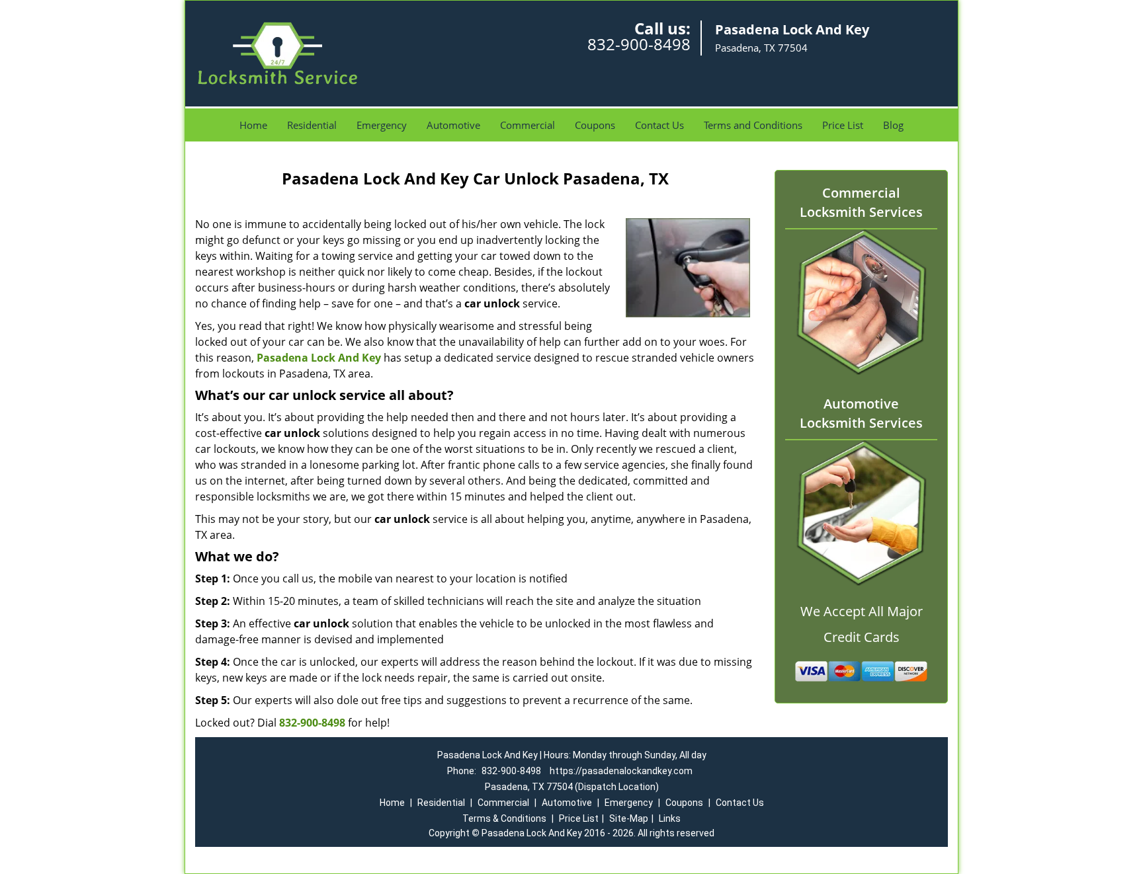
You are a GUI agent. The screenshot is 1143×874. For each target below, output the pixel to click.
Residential (312, 125)
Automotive (453, 125)
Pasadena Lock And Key (319, 357)
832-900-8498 (639, 44)
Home (253, 125)
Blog (893, 125)
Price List (842, 125)
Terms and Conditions (753, 125)
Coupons (595, 125)
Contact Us (659, 125)
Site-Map (628, 818)
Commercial (527, 125)
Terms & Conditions (504, 818)
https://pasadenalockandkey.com (621, 771)
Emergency (382, 125)
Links (670, 818)
